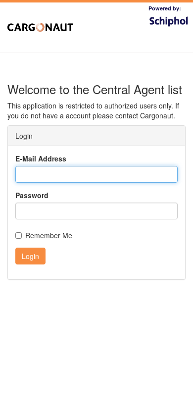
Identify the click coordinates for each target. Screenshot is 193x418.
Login (30, 256)
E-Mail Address (40, 158)
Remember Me (48, 235)
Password (31, 195)
